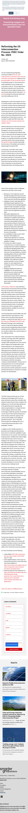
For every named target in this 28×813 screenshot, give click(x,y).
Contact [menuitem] (2, 791)
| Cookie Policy (11, 775)
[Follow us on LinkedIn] (1, 796)
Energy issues (6, 592)
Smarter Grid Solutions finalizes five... (9, 810)
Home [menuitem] (1, 783)
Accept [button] (11, 13)
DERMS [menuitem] (2, 787)
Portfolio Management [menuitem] (5, 789)
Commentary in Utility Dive (8, 286)
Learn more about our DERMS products (11, 588)
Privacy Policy (6, 5)
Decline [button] (16, 13)
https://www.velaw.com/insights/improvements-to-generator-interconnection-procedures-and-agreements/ (15, 566)
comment (12, 592)
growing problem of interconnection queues (13, 80)
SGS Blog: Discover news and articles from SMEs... (13, 806)
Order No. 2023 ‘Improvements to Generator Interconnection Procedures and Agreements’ (13, 76)
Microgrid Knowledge (7, 142)
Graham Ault (4, 59)
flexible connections (19, 592)
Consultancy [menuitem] (3, 785)
